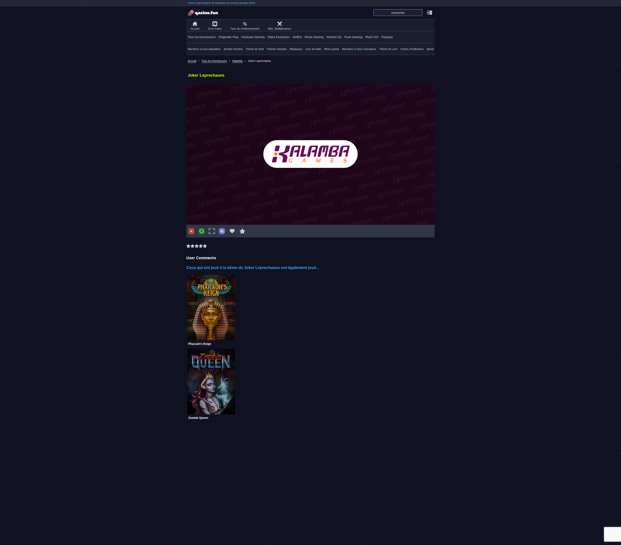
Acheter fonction (233, 49)
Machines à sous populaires (204, 49)
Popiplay (387, 37)
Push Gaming (353, 37)
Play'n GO (371, 37)
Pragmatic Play (228, 37)
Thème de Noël (255, 49)
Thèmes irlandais (277, 49)
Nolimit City (334, 37)
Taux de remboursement (244, 28)
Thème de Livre (388, 49)
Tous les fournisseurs (202, 37)
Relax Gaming (314, 37)
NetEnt (297, 37)
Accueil (195, 28)
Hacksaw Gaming (253, 37)
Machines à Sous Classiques (359, 49)
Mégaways (296, 49)
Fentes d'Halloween (412, 49)
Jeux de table (313, 49)
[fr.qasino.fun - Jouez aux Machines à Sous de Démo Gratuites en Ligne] (203, 12)
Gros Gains (215, 28)
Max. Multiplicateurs (279, 28)
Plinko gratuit (331, 49)
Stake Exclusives (279, 37)
